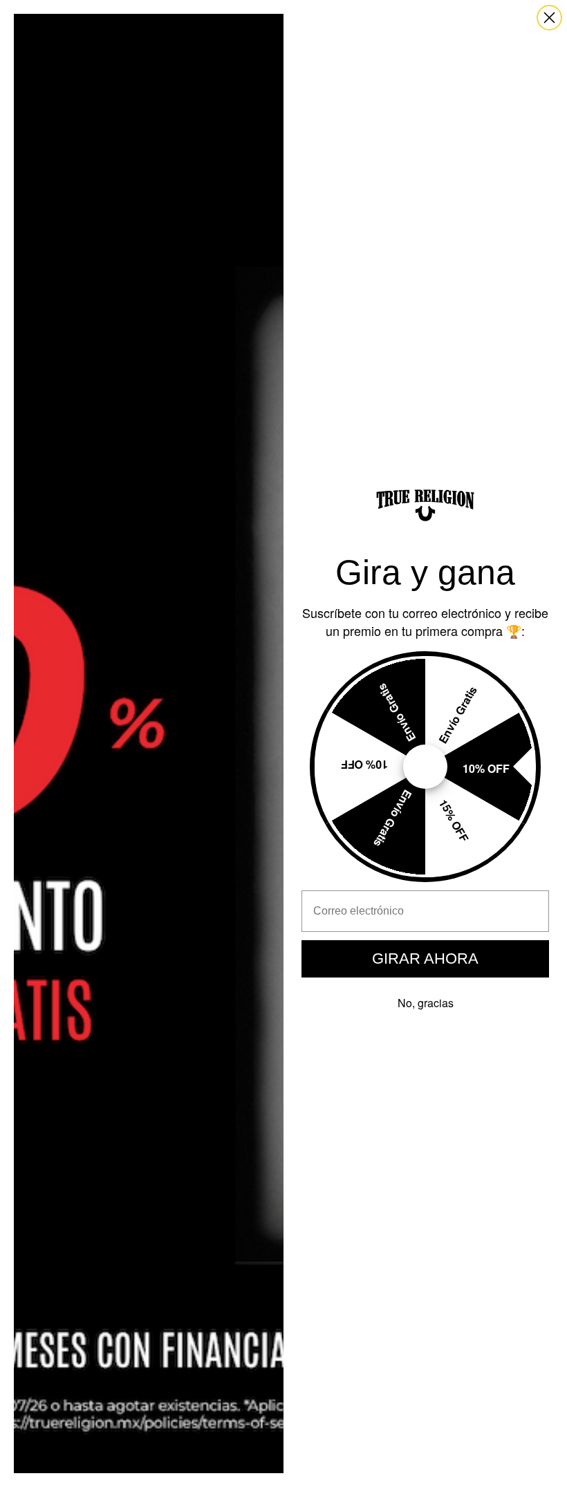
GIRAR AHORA (425, 958)
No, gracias (426, 1003)
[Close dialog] (549, 18)
